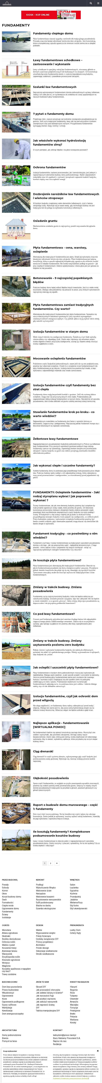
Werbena (74, 1019)
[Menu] (98, 3)
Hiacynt (73, 987)
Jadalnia (74, 899)
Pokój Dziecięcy (43, 936)
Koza (4, 999)
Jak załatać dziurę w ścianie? (49, 993)
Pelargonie (75, 1010)
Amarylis (74, 1001)
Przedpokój (75, 896)
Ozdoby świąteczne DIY (47, 939)
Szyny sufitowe (9, 1005)
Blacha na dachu (43, 905)
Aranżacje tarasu (9, 951)
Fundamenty (7, 911)
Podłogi (39, 884)
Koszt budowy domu (11, 896)
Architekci (40, 945)
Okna (4, 893)
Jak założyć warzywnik (46, 1001)
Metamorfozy (76, 902)
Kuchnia (73, 893)
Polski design (42, 948)
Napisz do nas (59, 1041)
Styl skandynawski (78, 908)
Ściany (5, 914)
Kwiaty (73, 1022)
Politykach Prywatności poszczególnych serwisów (70, 1078)
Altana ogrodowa (10, 933)
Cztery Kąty (75, 933)
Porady (5, 884)
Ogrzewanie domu (10, 908)
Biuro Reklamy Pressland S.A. (66, 1038)
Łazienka (74, 887)
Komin (5, 890)
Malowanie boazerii (45, 896)
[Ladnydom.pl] (7, 3)
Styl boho (74, 905)
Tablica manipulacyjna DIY (48, 1010)
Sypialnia (74, 890)
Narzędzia (40, 893)
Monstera (6, 930)
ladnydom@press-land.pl (64, 1035)
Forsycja (74, 1007)
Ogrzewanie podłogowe (13, 1001)
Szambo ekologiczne (46, 908)
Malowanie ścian (43, 890)
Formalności (7, 902)
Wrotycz (6, 963)
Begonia (74, 990)
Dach (4, 899)
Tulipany (74, 995)
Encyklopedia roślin (11, 957)
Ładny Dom (75, 930)
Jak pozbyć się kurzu (46, 999)
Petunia (73, 1016)
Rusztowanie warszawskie (48, 899)
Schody (5, 887)
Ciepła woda (7, 905)
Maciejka (74, 1005)
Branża (5, 1038)
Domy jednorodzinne (11, 1035)
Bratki (72, 1013)
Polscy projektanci (44, 942)
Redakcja (57, 1044)
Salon (72, 884)
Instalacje (6, 917)
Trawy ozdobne (9, 974)
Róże (72, 993)
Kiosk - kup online (37, 15)
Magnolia (6, 966)
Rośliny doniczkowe (11, 939)
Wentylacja (7, 1007)
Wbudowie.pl (8, 993)
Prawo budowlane (10, 990)
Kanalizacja (7, 1010)
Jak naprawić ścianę (45, 1005)
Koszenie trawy (9, 948)
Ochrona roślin (8, 942)
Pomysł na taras (9, 1041)
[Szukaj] (91, 3)
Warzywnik (7, 954)
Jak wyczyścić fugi (45, 995)
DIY (37, 1007)
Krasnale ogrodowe (11, 960)
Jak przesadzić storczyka (48, 990)
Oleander (74, 999)
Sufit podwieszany (44, 902)
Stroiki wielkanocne (45, 954)
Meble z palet (8, 945)
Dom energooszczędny (13, 1013)
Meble (39, 930)
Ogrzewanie (7, 995)
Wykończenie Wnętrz (46, 887)
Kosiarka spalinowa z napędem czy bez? (16, 970)
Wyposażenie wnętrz (45, 933)
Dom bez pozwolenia (12, 987)
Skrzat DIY (41, 987)
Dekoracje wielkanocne (46, 951)
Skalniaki (6, 936)
